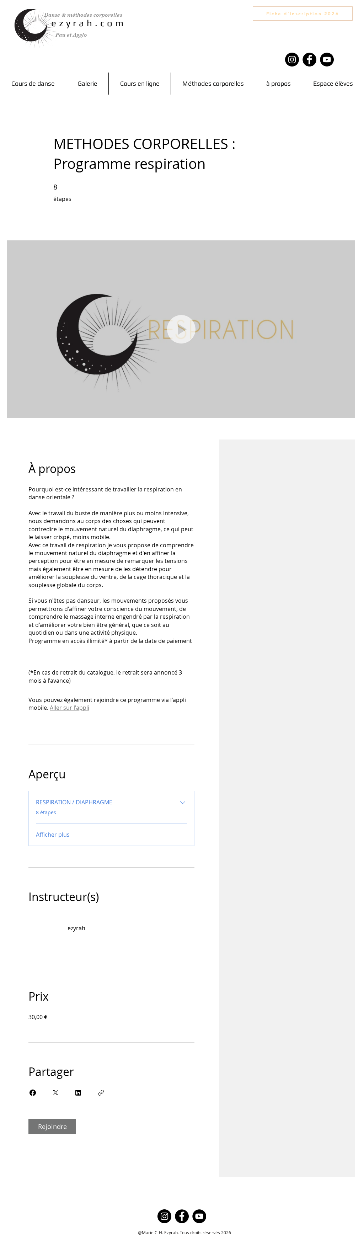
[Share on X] (55, 1092)
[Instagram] (292, 59)
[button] (213, 84)
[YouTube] (327, 59)
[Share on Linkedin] (78, 1092)
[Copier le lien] (101, 1092)
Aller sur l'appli (69, 708)
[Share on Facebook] (32, 1092)
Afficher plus (53, 834)
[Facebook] (309, 59)
